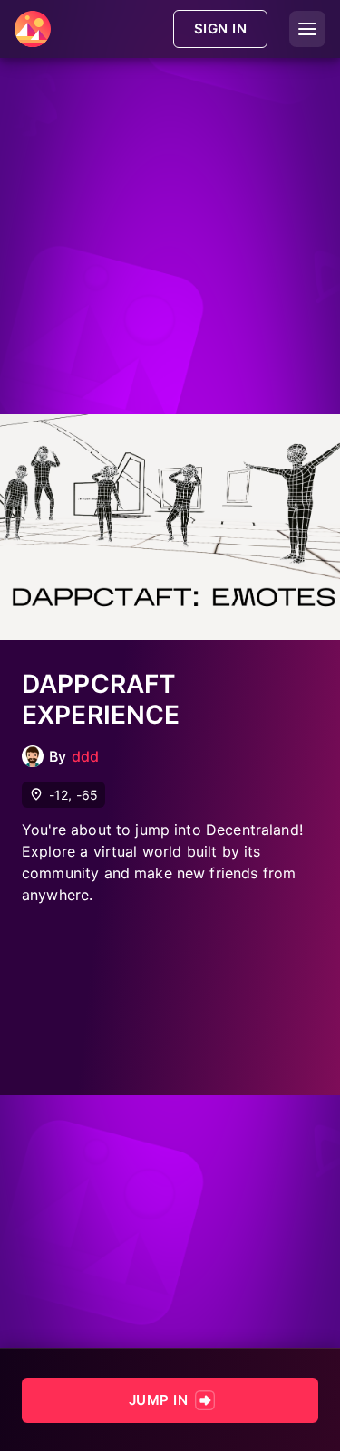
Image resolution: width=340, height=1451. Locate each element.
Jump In (158, 1399)
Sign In (220, 28)
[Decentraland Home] (33, 29)
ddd (85, 756)
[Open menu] (307, 29)
